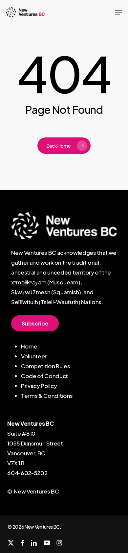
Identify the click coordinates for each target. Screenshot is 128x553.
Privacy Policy (39, 385)
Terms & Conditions (47, 395)
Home (29, 346)
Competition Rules (45, 366)
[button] (118, 12)
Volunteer (34, 356)
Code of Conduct (44, 375)
